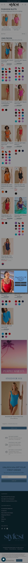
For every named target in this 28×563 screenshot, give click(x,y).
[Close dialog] (26, 271)
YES (20, 282)
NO (20, 285)
